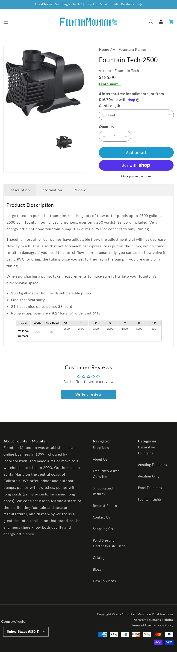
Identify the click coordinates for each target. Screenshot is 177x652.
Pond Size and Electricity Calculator (109, 543)
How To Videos (104, 581)
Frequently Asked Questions (106, 474)
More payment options (136, 176)
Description (19, 190)
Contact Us (101, 517)
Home (104, 49)
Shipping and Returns (103, 491)
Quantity (106, 126)
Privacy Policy (163, 625)
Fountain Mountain (137, 614)
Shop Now (101, 448)
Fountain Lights (150, 499)
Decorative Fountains (146, 450)
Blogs (97, 569)
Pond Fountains (150, 488)
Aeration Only (148, 476)
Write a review (88, 394)
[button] (6, 22)
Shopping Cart (104, 529)
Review (80, 190)
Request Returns (105, 506)
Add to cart (136, 152)
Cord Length (109, 105)
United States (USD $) (23, 631)
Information (51, 190)
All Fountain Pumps (130, 49)
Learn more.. (110, 84)
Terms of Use (141, 625)
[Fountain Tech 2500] (45, 82)
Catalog (98, 558)
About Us (100, 459)
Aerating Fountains (152, 465)
